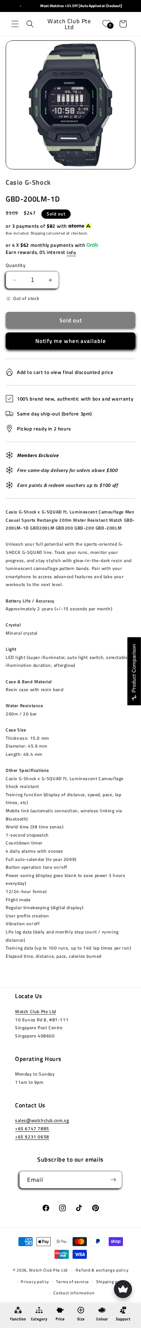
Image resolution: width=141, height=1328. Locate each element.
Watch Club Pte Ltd (35, 1011)
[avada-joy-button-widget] (123, 1289)
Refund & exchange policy (102, 1270)
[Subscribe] (113, 1180)
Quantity (15, 265)
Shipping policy (111, 1282)
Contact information (73, 1293)
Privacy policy (35, 1282)
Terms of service (72, 1282)
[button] (15, 24)
